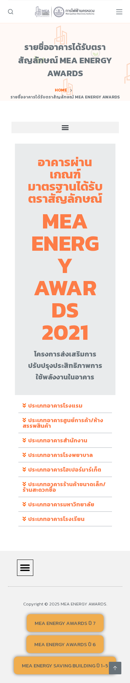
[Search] (10, 11)
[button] (65, 127)
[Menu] (119, 12)
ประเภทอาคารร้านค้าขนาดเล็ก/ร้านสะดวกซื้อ (64, 487)
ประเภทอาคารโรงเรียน (56, 519)
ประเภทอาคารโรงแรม (55, 405)
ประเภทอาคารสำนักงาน (57, 440)
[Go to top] (115, 668)
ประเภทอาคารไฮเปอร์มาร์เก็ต (64, 469)
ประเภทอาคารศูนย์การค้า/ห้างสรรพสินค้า (63, 423)
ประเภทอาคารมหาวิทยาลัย (61, 504)
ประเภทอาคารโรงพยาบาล (60, 455)
